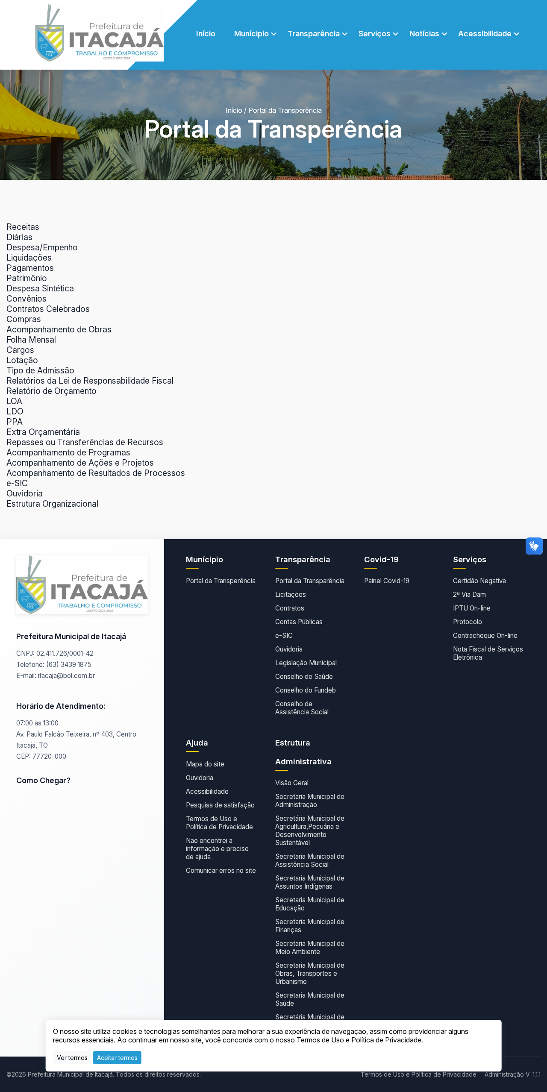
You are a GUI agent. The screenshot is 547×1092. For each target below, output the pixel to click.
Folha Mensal (31, 340)
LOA (14, 401)
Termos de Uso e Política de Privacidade (219, 823)
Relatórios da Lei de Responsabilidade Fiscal (90, 381)
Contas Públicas (299, 622)
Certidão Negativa (479, 581)
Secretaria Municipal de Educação (309, 904)
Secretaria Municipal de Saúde (309, 999)
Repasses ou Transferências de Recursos (84, 442)
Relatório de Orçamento (51, 391)
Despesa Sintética (40, 288)
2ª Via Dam (469, 594)
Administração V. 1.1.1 (513, 1074)
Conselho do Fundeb (305, 690)
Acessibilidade (207, 791)
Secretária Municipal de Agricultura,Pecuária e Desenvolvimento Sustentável (309, 830)
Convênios (26, 299)
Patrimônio (26, 278)
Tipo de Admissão (40, 370)
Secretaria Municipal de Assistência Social (309, 860)
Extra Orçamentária (43, 432)
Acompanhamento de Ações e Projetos (80, 463)
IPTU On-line (472, 608)
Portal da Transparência (309, 581)
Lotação (22, 360)
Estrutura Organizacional (52, 504)
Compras (23, 319)
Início (205, 33)
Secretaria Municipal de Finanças (309, 926)
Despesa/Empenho (42, 247)
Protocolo (467, 622)
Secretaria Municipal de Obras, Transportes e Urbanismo (309, 973)
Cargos (20, 350)
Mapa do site (205, 764)
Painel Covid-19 (386, 581)
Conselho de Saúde (304, 676)
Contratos (289, 608)
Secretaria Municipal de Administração (309, 801)
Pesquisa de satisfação (220, 805)
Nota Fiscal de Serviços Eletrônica (488, 653)
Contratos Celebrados (48, 309)
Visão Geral (292, 783)
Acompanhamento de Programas (68, 452)
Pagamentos (30, 268)
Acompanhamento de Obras (59, 329)
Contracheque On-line (485, 635)
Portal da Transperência (221, 581)
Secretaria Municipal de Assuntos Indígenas (309, 882)
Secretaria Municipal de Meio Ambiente (309, 947)
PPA (14, 422)
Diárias (19, 237)
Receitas (22, 227)
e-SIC (17, 483)
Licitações (290, 594)
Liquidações (29, 257)
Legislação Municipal (306, 663)
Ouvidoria (24, 493)
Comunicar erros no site (221, 870)
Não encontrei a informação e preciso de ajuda (217, 849)
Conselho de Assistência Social (302, 708)
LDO (15, 411)
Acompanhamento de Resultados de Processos (95, 473)
